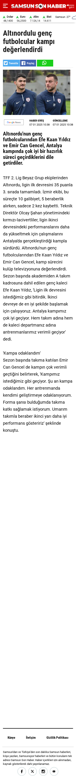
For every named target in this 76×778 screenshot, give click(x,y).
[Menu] (5, 6)
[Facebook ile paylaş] (28, 63)
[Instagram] (43, 771)
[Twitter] (32, 771)
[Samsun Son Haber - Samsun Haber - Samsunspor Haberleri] (38, 6)
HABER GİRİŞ (36, 120)
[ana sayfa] (70, 5)
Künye (11, 738)
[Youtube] (54, 771)
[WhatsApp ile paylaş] (44, 63)
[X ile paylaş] (11, 63)
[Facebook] (22, 771)
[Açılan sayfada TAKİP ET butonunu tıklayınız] (14, 122)
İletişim (31, 738)
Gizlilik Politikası (57, 738)
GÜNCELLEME (60, 120)
